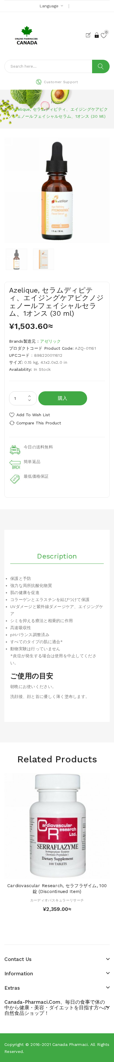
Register (89, 35)
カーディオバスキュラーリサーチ (57, 900)
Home (57, 102)
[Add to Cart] (46, 872)
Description (57, 556)
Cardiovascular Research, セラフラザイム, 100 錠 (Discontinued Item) (57, 888)
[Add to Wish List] (57, 872)
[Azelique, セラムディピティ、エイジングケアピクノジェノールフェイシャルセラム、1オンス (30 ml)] (16, 259)
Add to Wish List (33, 414)
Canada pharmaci (70, 1044)
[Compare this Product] (67, 872)
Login (97, 35)
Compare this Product (38, 423)
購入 (63, 398)
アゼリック (50, 341)
